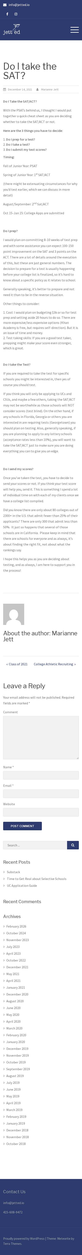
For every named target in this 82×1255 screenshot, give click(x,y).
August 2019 (15, 1076)
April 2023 (13, 953)
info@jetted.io (13, 1203)
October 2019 (16, 1062)
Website (9, 804)
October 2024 (16, 933)
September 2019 (18, 1069)
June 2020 (13, 1008)
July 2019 (13, 1082)
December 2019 (17, 1048)
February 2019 (16, 1116)
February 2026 (16, 926)
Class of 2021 (18, 664)
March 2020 (14, 1028)
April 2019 (13, 1103)
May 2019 (12, 1096)
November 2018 (17, 1137)
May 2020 (12, 1014)
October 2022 (16, 960)
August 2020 (15, 1001)
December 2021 (17, 967)
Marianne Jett (49, 89)
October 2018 (16, 1144)
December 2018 (17, 1130)
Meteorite (63, 1239)
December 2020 (17, 994)
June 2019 (13, 1089)
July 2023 (13, 947)
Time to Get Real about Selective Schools (36, 879)
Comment (10, 712)
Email (8, 785)
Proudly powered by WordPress (24, 1239)
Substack (13, 872)
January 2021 (15, 987)
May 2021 (12, 974)
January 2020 (15, 1042)
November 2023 (17, 940)
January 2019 (15, 1123)
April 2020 (13, 1021)
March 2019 (14, 1110)
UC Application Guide (22, 885)
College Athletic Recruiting (53, 664)
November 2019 (17, 1055)
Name (8, 767)
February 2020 (16, 1035)
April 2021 (13, 981)
